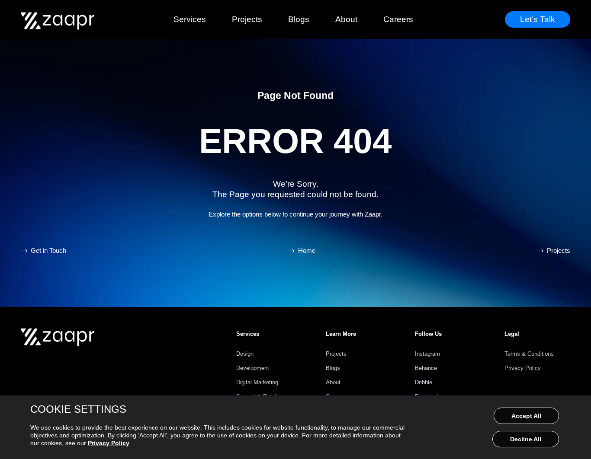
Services (189, 19)
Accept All (526, 415)
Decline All (525, 439)
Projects (247, 19)
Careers (398, 19)
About (346, 19)
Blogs (298, 19)
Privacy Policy (108, 443)
